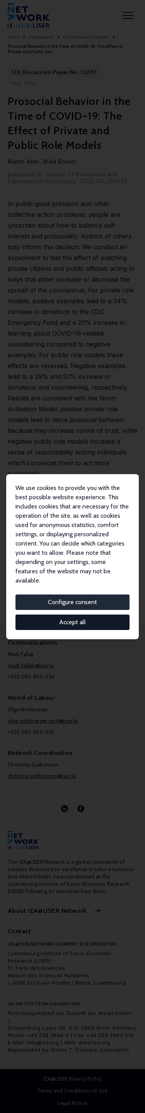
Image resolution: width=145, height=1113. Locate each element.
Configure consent (72, 602)
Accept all (72, 622)
